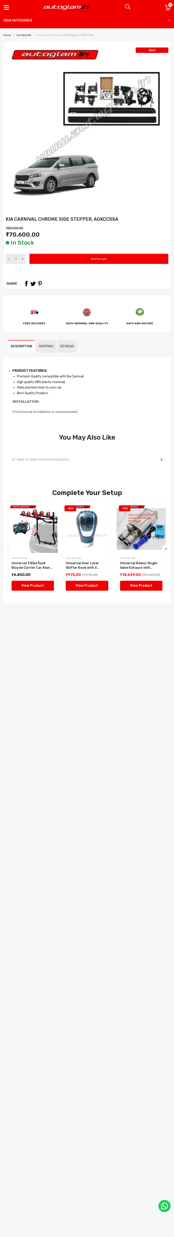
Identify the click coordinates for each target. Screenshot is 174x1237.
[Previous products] (12, 459)
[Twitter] (33, 283)
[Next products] (161, 459)
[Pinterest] (40, 283)
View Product (33, 586)
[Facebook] (26, 283)
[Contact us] (164, 1206)
